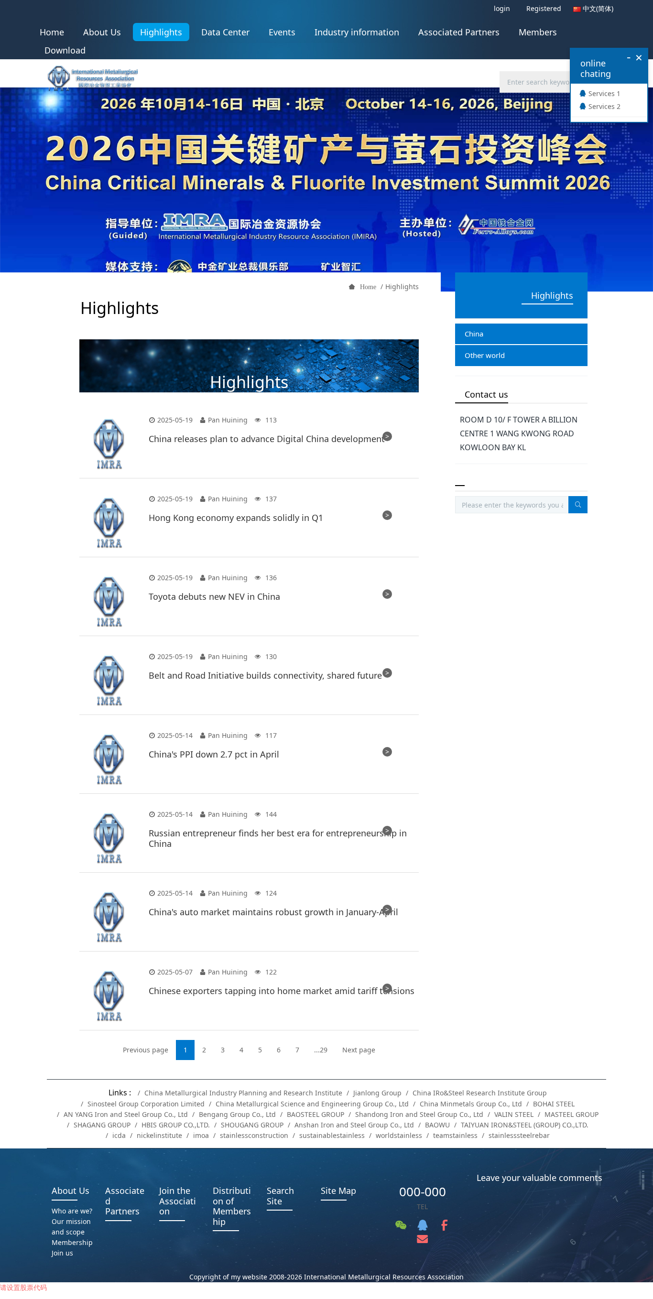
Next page (358, 1049)
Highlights (402, 286)
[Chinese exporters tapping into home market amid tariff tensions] (109, 996)
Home (52, 32)
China (474, 333)
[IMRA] (97, 75)
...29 (320, 1049)
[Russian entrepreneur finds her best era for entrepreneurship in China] (109, 838)
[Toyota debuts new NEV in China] (109, 601)
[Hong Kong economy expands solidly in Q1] (109, 522)
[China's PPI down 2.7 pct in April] (109, 759)
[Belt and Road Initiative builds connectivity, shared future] (109, 680)
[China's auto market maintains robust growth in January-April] (109, 917)
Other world (485, 355)
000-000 (422, 1191)
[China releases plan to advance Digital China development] (109, 444)
